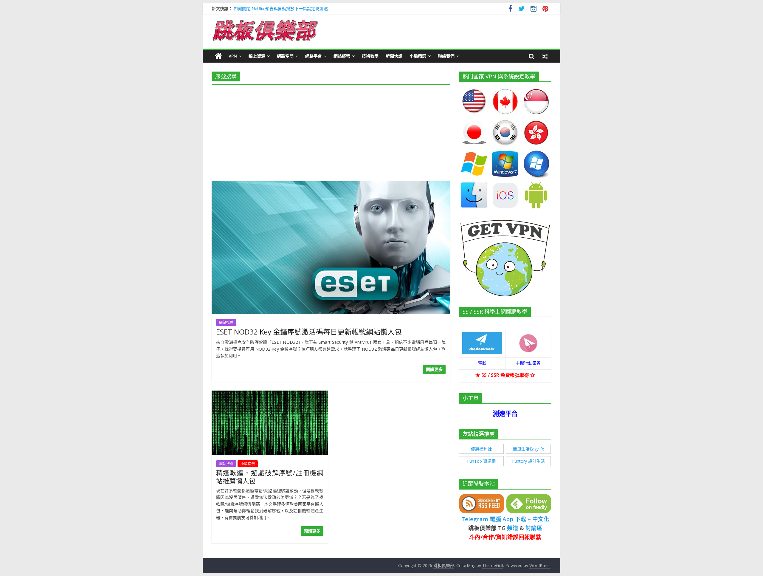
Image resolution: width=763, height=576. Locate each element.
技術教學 (370, 56)
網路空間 (285, 56)
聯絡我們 (446, 56)
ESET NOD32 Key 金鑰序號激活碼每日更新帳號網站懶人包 (309, 332)
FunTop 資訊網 (481, 461)
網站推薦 (226, 322)
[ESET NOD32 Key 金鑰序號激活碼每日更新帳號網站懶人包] (331, 185)
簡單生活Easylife (528, 449)
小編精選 (418, 56)
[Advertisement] (331, 131)
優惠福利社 (481, 449)
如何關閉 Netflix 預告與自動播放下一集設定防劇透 (281, 8)
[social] (510, 9)
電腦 (482, 363)
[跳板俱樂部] (265, 21)
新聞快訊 (394, 56)
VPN (233, 56)
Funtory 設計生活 (528, 461)
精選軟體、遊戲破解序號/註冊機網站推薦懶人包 (269, 476)
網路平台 (313, 56)
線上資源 (257, 56)
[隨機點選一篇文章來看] (544, 56)
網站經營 (342, 56)
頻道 (512, 528)
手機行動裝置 (528, 363)
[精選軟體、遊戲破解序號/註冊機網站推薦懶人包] (270, 394)
